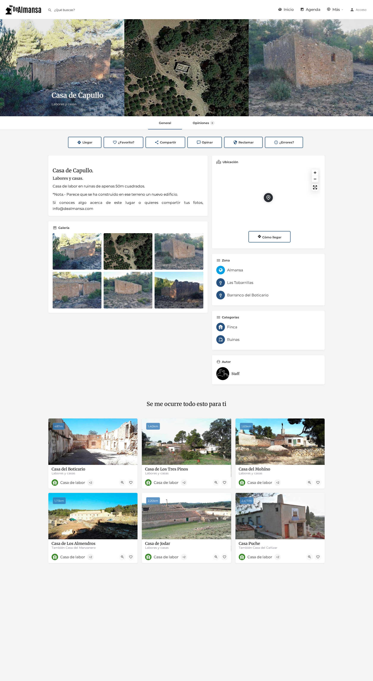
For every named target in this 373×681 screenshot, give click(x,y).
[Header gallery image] (62, 67)
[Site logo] (23, 9)
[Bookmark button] (130, 482)
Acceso (361, 10)
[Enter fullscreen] (315, 187)
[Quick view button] (122, 482)
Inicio (288, 9)
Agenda (312, 9)
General (165, 123)
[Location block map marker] (268, 197)
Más (336, 9)
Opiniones (203, 123)
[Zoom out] (315, 179)
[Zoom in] (315, 173)
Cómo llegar (271, 237)
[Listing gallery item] (77, 251)
